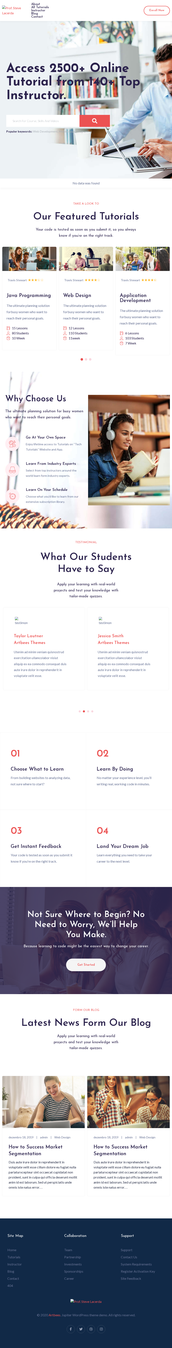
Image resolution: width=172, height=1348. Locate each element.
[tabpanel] (44, 648)
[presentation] (80, 711)
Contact (37, 16)
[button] (82, 359)
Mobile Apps (67, 131)
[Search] (94, 121)
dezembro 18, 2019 (21, 1137)
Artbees (54, 1315)
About (35, 4)
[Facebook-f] (71, 1329)
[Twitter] (81, 1329)
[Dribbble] (91, 1329)
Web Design (62, 1137)
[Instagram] (101, 1329)
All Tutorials (40, 7)
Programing (84, 131)
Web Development (45, 131)
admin (44, 1137)
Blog (34, 13)
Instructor (38, 10)
